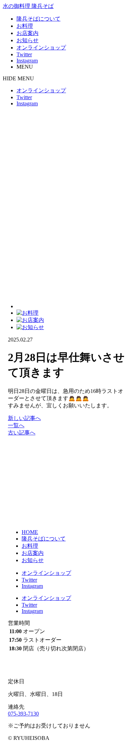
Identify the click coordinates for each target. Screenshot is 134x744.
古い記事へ (21, 432)
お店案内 (27, 33)
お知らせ (27, 40)
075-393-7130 (23, 714)
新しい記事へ (24, 418)
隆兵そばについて (38, 19)
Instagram (27, 60)
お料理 (24, 26)
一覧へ (16, 425)
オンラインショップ (41, 47)
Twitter (24, 54)
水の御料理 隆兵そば (28, 6)
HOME (30, 532)
